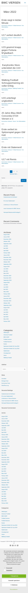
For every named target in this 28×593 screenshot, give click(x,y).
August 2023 (7, 282)
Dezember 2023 (7, 275)
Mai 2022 (6, 314)
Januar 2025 (7, 255)
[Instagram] (13, 545)
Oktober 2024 (7, 262)
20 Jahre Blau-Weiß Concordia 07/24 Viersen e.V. (11, 116)
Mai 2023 (6, 289)
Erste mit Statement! (12, 147)
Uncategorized (7, 353)
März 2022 (6, 319)
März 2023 (6, 291)
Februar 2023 (7, 293)
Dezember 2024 (7, 257)
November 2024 (7, 259)
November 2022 (7, 300)
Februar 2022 (7, 321)
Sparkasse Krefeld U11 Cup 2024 (11, 348)
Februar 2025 (7, 252)
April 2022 (6, 316)
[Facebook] (10, 545)
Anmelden (4, 378)
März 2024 (6, 273)
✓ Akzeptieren (14, 576)
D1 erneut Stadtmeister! (9, 200)
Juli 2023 (6, 284)
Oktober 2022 (7, 303)
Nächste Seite (14, 174)
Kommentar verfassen (7, 25)
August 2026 (7, 234)
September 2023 (7, 280)
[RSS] (17, 545)
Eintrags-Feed (5, 380)
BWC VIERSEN (10, 2)
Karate (5, 344)
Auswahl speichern (14, 580)
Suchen (3, 178)
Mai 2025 (6, 248)
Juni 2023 (6, 287)
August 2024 (7, 266)
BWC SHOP (6, 337)
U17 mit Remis (9, 159)
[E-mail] (15, 545)
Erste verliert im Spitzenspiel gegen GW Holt (13, 132)
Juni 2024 (6, 268)
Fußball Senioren (17, 25)
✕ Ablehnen (14, 585)
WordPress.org (5, 385)
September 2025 (7, 243)
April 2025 (6, 250)
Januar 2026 (7, 236)
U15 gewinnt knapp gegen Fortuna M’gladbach (11, 50)
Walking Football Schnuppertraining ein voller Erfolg (13, 83)
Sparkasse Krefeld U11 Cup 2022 (11, 346)
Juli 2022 (6, 309)
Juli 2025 (6, 246)
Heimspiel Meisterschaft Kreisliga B (12, 212)
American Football (8, 334)
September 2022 (7, 305)
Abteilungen (6, 332)
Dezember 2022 (7, 298)
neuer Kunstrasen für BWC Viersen (12, 208)
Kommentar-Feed (6, 383)
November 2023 (7, 278)
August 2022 (7, 307)
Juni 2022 (6, 312)
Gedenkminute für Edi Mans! (10, 197)
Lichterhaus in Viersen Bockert (11, 204)
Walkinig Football (17, 88)
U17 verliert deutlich (12, 35)
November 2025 (7, 239)
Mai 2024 (6, 271)
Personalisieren (13, 589)
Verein (14, 121)
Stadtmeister (7, 350)
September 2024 (7, 264)
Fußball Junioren (17, 37)
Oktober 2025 (7, 241)
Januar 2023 (7, 296)
